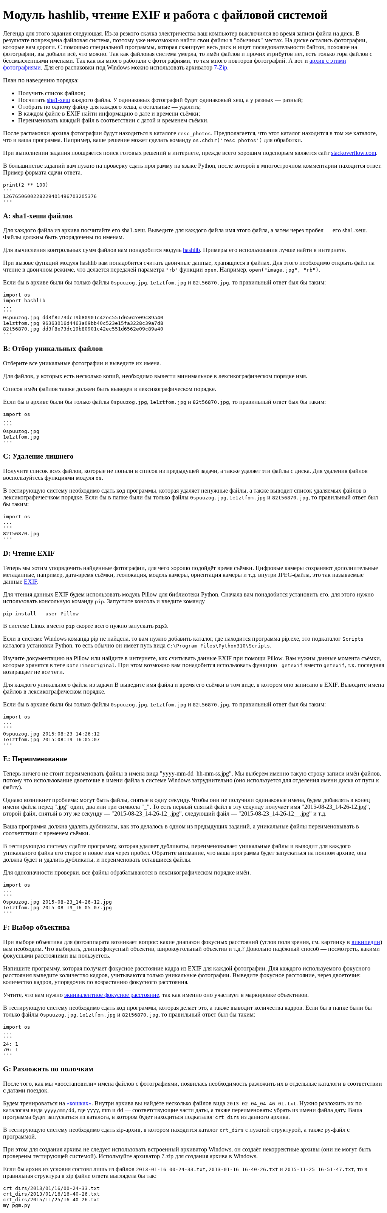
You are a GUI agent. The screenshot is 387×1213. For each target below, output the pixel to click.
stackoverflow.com (353, 153)
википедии (365, 942)
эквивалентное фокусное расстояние (111, 995)
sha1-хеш (58, 100)
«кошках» (79, 1103)
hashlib (191, 250)
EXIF (30, 581)
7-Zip (220, 67)
